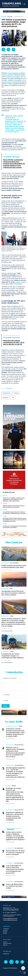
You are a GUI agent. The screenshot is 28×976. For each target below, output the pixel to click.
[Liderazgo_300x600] (14, 427)
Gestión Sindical (7, 943)
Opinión (5, 933)
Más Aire (5, 945)
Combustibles (6, 393)
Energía (5, 16)
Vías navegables (14, 563)
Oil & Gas (10, 16)
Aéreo (11, 588)
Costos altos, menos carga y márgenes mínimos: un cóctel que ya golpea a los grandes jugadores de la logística (15, 835)
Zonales (5, 942)
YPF (13, 397)
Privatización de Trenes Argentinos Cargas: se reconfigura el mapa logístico (12, 656)
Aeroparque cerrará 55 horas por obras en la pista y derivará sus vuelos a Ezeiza (13, 593)
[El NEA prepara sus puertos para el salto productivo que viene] (14, 553)
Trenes (12, 616)
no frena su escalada (13, 76)
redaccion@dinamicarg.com (10, 918)
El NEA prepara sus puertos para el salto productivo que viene (13, 506)
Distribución (10, 829)
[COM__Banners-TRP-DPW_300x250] (14, 460)
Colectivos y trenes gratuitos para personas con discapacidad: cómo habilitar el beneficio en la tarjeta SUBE (15, 732)
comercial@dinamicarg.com (10, 920)
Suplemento (6, 953)
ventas (17, 282)
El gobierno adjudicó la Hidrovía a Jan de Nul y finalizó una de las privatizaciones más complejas (14, 816)
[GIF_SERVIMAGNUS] (14, 480)
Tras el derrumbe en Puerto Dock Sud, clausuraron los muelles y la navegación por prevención (15, 869)
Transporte (6, 563)
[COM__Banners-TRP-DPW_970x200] (14, 712)
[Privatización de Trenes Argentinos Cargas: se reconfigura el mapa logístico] (14, 642)
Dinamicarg (14, 968)
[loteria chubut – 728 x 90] (14, 534)
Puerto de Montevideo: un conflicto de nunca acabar (14, 886)
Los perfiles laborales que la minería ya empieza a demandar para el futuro (14, 512)
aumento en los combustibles (11, 82)
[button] (24, 4)
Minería (14, 785)
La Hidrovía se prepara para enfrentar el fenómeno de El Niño (14, 526)
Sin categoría (11, 828)
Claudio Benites (8, 631)
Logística (18, 828)
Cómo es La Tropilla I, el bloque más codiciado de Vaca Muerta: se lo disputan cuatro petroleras (14, 499)
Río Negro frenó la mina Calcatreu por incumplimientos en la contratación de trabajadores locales (14, 520)
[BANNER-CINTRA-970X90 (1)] (14, 11)
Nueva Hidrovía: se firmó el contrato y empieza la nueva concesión (15, 852)
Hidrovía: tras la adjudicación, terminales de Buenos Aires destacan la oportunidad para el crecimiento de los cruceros (15, 752)
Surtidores (5, 397)
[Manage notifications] (24, 973)
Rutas (16, 726)
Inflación (16, 393)
